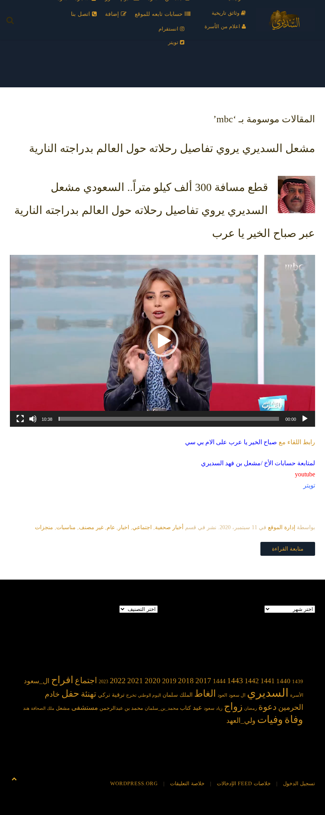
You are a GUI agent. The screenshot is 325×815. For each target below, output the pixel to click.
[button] (162, 341)
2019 (169, 681)
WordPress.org (134, 783)
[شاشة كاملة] (20, 419)
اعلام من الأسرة (223, 26)
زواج (233, 706)
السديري (268, 692)
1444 (219, 681)
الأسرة (296, 695)
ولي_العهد (241, 720)
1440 (283, 681)
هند (26, 708)
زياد (219, 708)
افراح (62, 679)
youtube (305, 474)
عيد (197, 707)
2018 (186, 680)
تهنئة (88, 694)
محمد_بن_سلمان (161, 708)
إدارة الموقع (281, 527)
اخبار (123, 527)
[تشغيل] (305, 419)
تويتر (174, 42)
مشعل (63, 708)
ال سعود (237, 695)
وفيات (270, 719)
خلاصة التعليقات (187, 783)
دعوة (267, 707)
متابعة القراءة (288, 549)
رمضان (250, 708)
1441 (267, 681)
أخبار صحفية (169, 527)
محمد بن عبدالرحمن (121, 708)
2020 (153, 680)
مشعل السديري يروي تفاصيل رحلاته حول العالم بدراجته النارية (172, 148)
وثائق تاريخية (226, 13)
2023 (103, 681)
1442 (252, 681)
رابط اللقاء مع (250, 442)
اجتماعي (142, 527)
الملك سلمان (177, 695)
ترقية (118, 695)
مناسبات (66, 527)
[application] (162, 341)
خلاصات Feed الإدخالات (244, 783)
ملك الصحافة (42, 708)
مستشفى (84, 707)
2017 (203, 680)
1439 (297, 681)
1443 (235, 680)
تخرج (131, 695)
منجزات (44, 527)
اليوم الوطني (149, 695)
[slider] (169, 419)
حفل (70, 693)
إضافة (113, 14)
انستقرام (169, 29)
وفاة (294, 719)
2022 (118, 680)
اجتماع (86, 680)
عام (111, 527)
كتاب (185, 708)
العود (222, 695)
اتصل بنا (81, 14)
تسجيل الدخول (299, 783)
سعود (209, 708)
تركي (104, 695)
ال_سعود (37, 681)
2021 (135, 680)
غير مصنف (91, 527)
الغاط (205, 693)
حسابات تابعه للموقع (160, 14)
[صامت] (33, 419)
